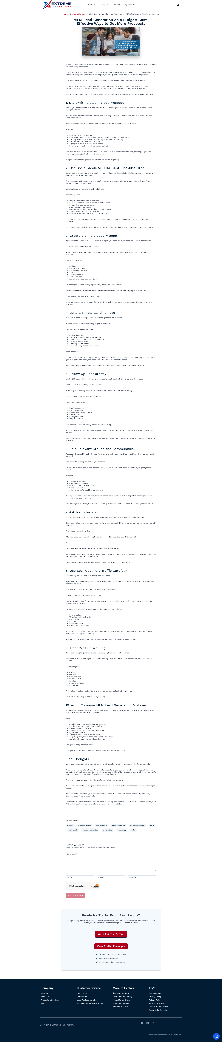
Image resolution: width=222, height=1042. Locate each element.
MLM (152, 825)
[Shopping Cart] (178, 4)
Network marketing (90, 830)
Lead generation (118, 825)
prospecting (107, 830)
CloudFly (179, 1034)
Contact (116, 4)
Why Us (105, 4)
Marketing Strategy (137, 825)
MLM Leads (73, 830)
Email (101, 877)
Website (132, 877)
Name (70, 877)
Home (65, 14)
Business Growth (84, 825)
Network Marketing (78, 14)
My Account (130, 4)
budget (69, 825)
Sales (133, 830)
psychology (121, 830)
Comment (72, 854)
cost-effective (101, 825)
